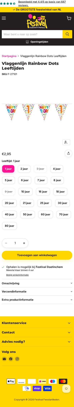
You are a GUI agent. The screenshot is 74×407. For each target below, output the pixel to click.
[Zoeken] (67, 34)
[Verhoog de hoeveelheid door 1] (24, 243)
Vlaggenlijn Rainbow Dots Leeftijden (30, 66)
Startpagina (9, 56)
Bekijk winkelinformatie (17, 275)
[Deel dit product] (68, 153)
